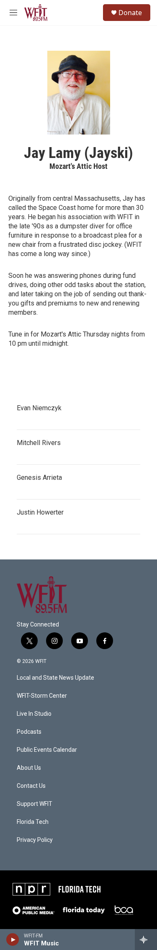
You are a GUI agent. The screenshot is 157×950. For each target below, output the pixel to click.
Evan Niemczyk (39, 408)
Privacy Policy (35, 840)
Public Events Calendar (47, 750)
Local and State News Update (55, 678)
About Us (29, 768)
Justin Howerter (40, 512)
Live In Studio (34, 714)
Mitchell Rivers (39, 443)
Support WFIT (34, 804)
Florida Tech (33, 822)
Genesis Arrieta (39, 477)
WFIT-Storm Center (42, 696)
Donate (130, 12)
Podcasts (29, 732)
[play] (13, 939)
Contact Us (31, 786)
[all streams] (146, 939)
